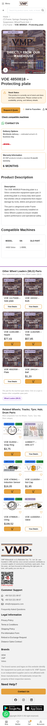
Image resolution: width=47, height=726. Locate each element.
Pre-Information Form (10, 633)
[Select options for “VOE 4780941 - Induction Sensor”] (12, 491)
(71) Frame (8, 25)
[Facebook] (16, 700)
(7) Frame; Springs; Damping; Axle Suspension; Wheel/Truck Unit (17, 20)
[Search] (42, 10)
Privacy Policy (7, 620)
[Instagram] (23, 700)
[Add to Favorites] (20, 293)
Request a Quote (11, 110)
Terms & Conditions (9, 625)
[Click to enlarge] (5, 70)
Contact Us (12, 123)
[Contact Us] (2, 123)
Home (6, 17)
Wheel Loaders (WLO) (12, 398)
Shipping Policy (8, 629)
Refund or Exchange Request (14, 637)
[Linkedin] (31, 700)
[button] (12, 344)
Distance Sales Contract (11, 642)
